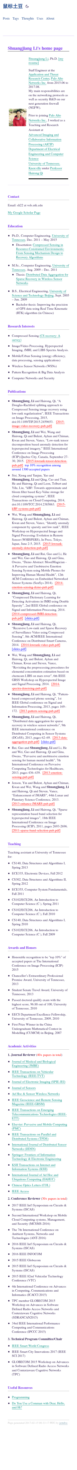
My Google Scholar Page (24, 212)
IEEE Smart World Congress (30, 1345)
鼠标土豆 (13, 6)
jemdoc (63, 1423)
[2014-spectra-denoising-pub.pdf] (36, 686)
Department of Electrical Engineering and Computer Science (46, 153)
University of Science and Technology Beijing (39, 293)
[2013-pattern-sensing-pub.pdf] (40, 710)
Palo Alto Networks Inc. (46, 80)
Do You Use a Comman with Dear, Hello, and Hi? (38, 1405)
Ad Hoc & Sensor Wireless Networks (36, 1093)
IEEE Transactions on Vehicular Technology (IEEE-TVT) (32, 1073)
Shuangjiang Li (38, 58)
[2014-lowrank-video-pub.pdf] (40, 644)
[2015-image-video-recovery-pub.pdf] (38, 423)
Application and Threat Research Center (43, 76)
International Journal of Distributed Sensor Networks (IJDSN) (39, 1146)
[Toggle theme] (27, 6)
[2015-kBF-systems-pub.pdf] (39, 506)
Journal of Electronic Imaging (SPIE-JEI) (38, 1081)
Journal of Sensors (24, 1087)
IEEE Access (20, 1191)
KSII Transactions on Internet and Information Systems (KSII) (33, 1167)
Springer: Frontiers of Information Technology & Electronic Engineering (36, 1156)
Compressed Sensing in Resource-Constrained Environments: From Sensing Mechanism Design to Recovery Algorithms (40, 250)
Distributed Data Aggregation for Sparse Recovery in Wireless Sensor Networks (42, 278)
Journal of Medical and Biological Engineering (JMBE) (34, 1063)
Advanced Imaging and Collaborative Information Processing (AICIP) (45, 139)
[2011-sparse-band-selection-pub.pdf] (36, 830)
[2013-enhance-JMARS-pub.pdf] (33, 803)
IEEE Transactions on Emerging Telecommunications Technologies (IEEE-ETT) (39, 1113)
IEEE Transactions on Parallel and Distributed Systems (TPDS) (34, 1136)
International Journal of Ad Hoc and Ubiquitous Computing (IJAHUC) (35, 1177)
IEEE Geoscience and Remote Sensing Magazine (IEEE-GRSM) (37, 1102)
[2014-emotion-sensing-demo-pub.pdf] (37, 584)
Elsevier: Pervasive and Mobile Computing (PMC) (39, 1126)
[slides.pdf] (32, 618)
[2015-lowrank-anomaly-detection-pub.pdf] (37, 545)
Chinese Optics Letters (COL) (31, 1185)
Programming (21, 1397)
